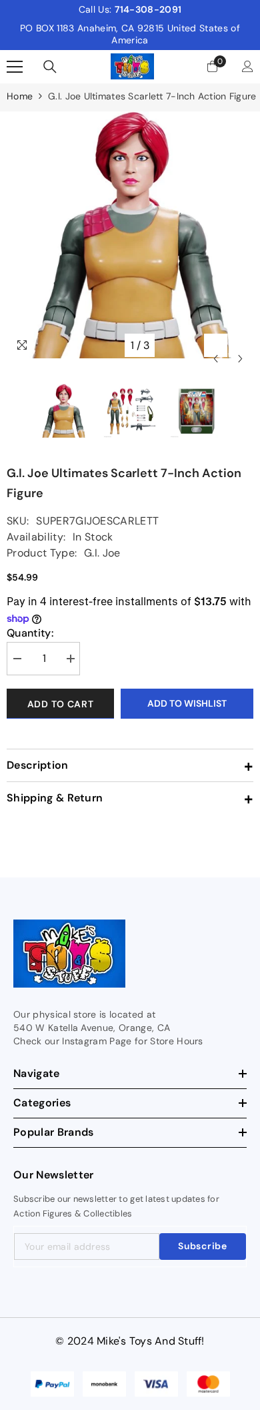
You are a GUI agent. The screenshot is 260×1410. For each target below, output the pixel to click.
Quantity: (30, 633)
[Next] (240, 345)
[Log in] (247, 66)
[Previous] (215, 345)
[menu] (15, 67)
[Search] (50, 67)
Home (20, 96)
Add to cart (60, 704)
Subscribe (202, 1246)
